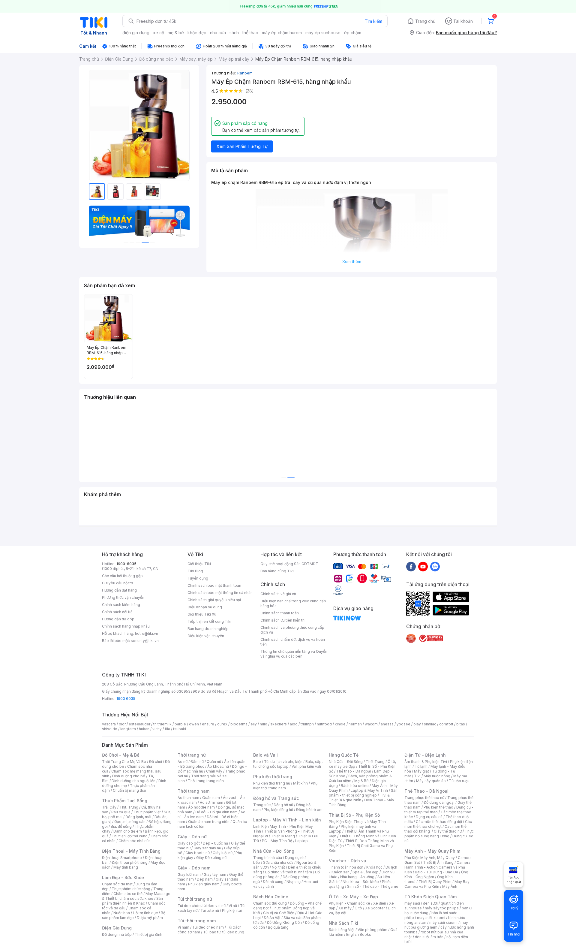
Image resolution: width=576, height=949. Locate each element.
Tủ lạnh (421, 766)
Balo (257, 761)
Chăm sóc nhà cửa (134, 841)
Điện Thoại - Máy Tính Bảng (131, 851)
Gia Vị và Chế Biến (278, 913)
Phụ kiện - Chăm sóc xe (349, 903)
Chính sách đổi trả (117, 612)
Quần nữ (214, 761)
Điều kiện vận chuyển (206, 636)
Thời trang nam (193, 791)
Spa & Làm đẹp (365, 872)
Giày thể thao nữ (448, 831)
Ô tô (358, 908)
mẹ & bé (176, 32)
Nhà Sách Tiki (343, 923)
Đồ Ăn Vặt (272, 917)
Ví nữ (233, 905)
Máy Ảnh (449, 886)
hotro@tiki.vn (146, 633)
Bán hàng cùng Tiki (277, 571)
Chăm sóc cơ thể (127, 893)
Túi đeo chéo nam (208, 927)
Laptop (301, 841)
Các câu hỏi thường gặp (122, 576)
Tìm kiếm (373, 21)
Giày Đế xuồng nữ (211, 857)
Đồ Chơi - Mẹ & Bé (121, 755)
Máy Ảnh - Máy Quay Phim (432, 851)
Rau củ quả (120, 812)
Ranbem (245, 73)
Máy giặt (421, 771)
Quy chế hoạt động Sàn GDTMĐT (289, 564)
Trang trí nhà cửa (267, 857)
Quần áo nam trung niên (209, 821)
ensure (208, 724)
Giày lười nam (189, 874)
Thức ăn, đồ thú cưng (130, 836)
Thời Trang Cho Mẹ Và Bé (124, 761)
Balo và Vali (265, 755)
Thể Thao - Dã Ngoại (426, 791)
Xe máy (345, 908)
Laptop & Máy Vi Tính (369, 790)
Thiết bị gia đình (148, 934)
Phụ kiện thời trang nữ (271, 783)
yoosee (403, 724)
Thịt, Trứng (128, 807)
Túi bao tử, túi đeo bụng (223, 932)
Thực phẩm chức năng (131, 889)
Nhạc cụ (293, 881)
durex (222, 724)
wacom (371, 724)
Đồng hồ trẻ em (309, 809)
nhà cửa (218, 32)
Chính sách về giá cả (278, 594)
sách (234, 32)
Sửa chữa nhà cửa (278, 862)
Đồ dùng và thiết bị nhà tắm (288, 872)
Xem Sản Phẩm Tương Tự (242, 146)
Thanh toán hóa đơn (346, 867)
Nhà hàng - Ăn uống (357, 877)
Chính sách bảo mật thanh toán (214, 585)
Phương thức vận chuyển (123, 597)
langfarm (128, 729)
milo (263, 724)
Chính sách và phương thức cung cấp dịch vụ (292, 629)
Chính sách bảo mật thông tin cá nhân (220, 592)
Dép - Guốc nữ (215, 843)
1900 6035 (125, 698)
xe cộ (158, 32)
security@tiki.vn (145, 640)
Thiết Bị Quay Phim (435, 881)
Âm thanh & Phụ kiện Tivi (425, 761)
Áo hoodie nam (201, 807)
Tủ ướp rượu (459, 781)
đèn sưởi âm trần (429, 937)
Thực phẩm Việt (147, 812)
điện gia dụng (135, 32)
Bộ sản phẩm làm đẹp (133, 915)
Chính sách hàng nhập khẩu (126, 626)
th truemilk (162, 724)
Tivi (417, 776)
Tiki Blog (195, 571)
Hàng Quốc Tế (343, 755)
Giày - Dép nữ (192, 836)
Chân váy (214, 771)
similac (430, 724)
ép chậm (352, 32)
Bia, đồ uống (121, 826)
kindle (340, 724)
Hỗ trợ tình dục (145, 913)
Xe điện (379, 903)
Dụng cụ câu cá (429, 817)
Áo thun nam (188, 797)
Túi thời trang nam (197, 920)
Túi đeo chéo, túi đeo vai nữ (202, 905)
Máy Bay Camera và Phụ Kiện (437, 884)
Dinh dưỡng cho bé (128, 776)
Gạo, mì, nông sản (130, 821)
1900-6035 (126, 564)
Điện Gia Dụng (117, 927)
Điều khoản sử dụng (205, 607)
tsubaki (179, 729)
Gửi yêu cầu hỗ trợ (117, 583)
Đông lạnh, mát (138, 817)
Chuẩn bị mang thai (129, 790)
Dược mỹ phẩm (150, 917)
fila (167, 729)
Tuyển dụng (198, 578)
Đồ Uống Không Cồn (284, 922)
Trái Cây (109, 807)
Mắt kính (300, 783)
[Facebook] (411, 566)
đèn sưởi (430, 903)
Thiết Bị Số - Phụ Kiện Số (354, 815)
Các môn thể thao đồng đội (439, 821)
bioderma (239, 724)
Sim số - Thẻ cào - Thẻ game (372, 886)
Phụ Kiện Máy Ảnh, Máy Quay (429, 857)
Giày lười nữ (222, 853)
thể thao (250, 32)
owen (194, 724)
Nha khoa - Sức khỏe (361, 881)
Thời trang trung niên (206, 781)
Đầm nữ (197, 761)
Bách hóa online (355, 785)
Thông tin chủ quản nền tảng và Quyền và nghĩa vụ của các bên (293, 653)
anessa (387, 724)
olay (417, 724)
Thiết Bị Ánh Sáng (438, 862)
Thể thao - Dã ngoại (353, 771)
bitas (460, 724)
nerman (355, 724)
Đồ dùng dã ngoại (439, 802)
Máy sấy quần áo (431, 781)
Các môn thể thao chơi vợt (438, 824)
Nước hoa (121, 913)
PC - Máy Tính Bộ (277, 841)
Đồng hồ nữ (283, 805)
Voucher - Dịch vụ (347, 860)
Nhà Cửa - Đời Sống (273, 851)
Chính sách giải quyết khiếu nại (214, 600)
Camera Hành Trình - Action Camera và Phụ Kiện (437, 867)
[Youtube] (423, 566)
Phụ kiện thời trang (272, 776)
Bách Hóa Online (270, 896)
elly (253, 724)
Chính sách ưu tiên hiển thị (282, 620)
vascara (109, 724)
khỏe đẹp (197, 32)
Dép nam (205, 879)
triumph (307, 724)
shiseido (109, 729)
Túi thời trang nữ (195, 899)
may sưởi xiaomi (431, 917)
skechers (278, 724)
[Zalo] (435, 566)
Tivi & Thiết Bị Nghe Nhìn (359, 797)
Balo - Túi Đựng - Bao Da (436, 872)
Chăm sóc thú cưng (270, 903)
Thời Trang (375, 761)
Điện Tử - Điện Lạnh (425, 755)
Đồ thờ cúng (273, 881)
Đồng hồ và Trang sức (276, 798)
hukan (144, 729)
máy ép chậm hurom (282, 32)
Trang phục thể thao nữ (424, 797)
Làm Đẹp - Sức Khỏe (123, 877)
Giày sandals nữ (207, 848)
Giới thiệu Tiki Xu (202, 614)
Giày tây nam (215, 874)
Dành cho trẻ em (127, 831)
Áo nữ (183, 761)
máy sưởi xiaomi (443, 922)
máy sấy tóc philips (442, 908)
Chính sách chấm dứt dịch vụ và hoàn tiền (292, 641)
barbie (180, 724)
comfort (446, 724)
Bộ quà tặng (278, 927)
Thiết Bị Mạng (283, 836)
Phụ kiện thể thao (438, 807)
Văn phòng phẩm (372, 929)
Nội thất (278, 867)
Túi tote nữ (209, 910)
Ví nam (183, 927)
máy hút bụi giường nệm (436, 924)
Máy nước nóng (437, 776)
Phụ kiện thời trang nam (285, 785)
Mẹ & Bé (361, 781)
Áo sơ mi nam (211, 802)
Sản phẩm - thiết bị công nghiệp (363, 792)
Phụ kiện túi (232, 910)
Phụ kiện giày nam (204, 884)
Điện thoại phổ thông (130, 862)
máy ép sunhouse (322, 32)
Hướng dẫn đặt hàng (119, 590)
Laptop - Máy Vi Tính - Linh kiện (287, 819)
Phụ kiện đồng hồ (278, 809)
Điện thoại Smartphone (122, 857)
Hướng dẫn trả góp (118, 619)
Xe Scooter (375, 908)
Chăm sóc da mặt (117, 884)
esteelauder (139, 724)
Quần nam (211, 797)
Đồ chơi (155, 761)
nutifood (324, 724)
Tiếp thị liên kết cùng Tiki (209, 621)
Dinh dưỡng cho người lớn (133, 781)
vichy (157, 729)
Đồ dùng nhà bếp (117, 934)
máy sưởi (412, 903)
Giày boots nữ (197, 853)
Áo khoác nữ (218, 766)
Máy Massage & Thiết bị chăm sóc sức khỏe (136, 896)
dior (122, 724)
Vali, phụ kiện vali (306, 766)
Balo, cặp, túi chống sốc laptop (287, 764)
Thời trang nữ (192, 755)
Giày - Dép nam (194, 867)
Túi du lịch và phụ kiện (283, 761)
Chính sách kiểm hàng (121, 604)
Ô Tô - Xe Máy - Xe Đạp (353, 896)
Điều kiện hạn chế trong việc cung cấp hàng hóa (293, 603)
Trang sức (262, 805)
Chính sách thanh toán (279, 613)
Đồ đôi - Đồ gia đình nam (216, 812)
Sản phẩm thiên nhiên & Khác (132, 900)
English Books (358, 934)
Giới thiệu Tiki (199, 564)
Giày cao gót (189, 843)
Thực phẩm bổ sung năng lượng (439, 833)
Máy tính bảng (125, 867)
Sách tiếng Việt (342, 929)
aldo (294, 724)
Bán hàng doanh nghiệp (208, 628)
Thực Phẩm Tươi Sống (124, 800)
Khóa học (374, 867)
